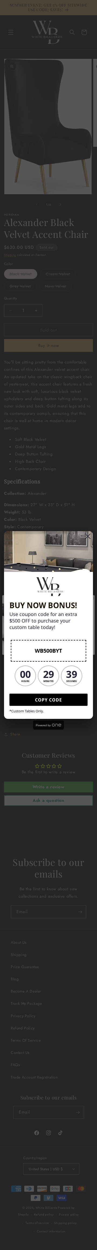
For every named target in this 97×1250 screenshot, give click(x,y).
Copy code (48, 700)
